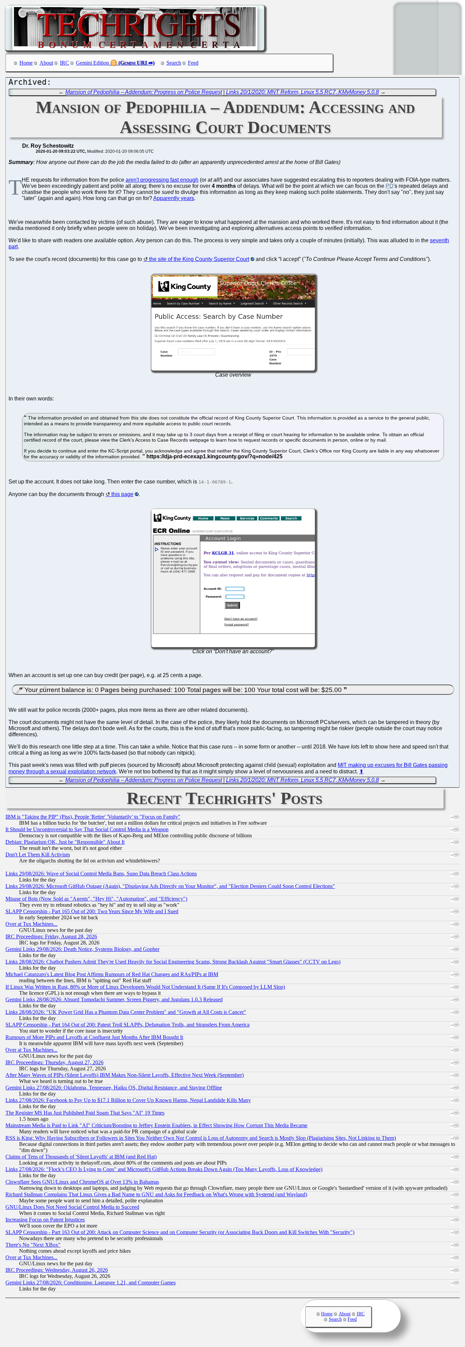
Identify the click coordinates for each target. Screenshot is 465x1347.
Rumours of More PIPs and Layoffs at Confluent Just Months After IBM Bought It (94, 1037)
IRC (64, 63)
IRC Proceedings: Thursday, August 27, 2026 (54, 1062)
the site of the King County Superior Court (199, 259)
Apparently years (173, 198)
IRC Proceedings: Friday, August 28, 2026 (51, 936)
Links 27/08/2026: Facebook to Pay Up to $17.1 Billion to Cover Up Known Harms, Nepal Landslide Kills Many (128, 1100)
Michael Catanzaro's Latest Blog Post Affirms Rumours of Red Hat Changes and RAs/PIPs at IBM (111, 974)
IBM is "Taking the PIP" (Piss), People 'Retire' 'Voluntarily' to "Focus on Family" (92, 817)
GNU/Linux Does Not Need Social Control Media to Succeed (72, 1207)
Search (173, 63)
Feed (193, 63)
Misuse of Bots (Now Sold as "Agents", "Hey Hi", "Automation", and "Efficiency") (96, 899)
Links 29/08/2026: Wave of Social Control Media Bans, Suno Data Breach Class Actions (101, 873)
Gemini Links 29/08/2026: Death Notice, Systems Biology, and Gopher (82, 949)
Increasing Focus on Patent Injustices (45, 1219)
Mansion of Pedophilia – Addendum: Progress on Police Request (143, 92)
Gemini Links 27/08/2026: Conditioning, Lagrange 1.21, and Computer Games (90, 1282)
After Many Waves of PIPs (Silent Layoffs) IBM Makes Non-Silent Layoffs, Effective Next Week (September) (124, 1075)
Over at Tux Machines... (31, 924)
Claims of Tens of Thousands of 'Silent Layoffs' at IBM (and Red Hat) (81, 1157)
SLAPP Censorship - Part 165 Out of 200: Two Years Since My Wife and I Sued (91, 911)
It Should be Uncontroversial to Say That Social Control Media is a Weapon (87, 829)
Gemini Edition (92, 63)
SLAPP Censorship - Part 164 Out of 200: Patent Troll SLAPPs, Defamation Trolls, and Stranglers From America (127, 1025)
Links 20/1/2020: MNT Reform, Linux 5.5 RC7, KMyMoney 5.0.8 (302, 92)
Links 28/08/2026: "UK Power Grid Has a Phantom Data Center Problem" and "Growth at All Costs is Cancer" (125, 1012)
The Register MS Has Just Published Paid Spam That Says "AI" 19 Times (84, 1113)
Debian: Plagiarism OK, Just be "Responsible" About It (65, 842)
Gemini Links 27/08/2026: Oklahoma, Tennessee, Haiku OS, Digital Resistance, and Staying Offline (113, 1087)
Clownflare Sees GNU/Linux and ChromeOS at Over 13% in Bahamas (82, 1182)
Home (26, 63)
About (46, 63)
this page (122, 494)
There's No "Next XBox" (33, 1245)
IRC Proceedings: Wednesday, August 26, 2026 (56, 1270)
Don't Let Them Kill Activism (37, 854)
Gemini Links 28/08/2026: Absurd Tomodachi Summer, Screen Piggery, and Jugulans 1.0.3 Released (114, 999)
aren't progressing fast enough (162, 180)
